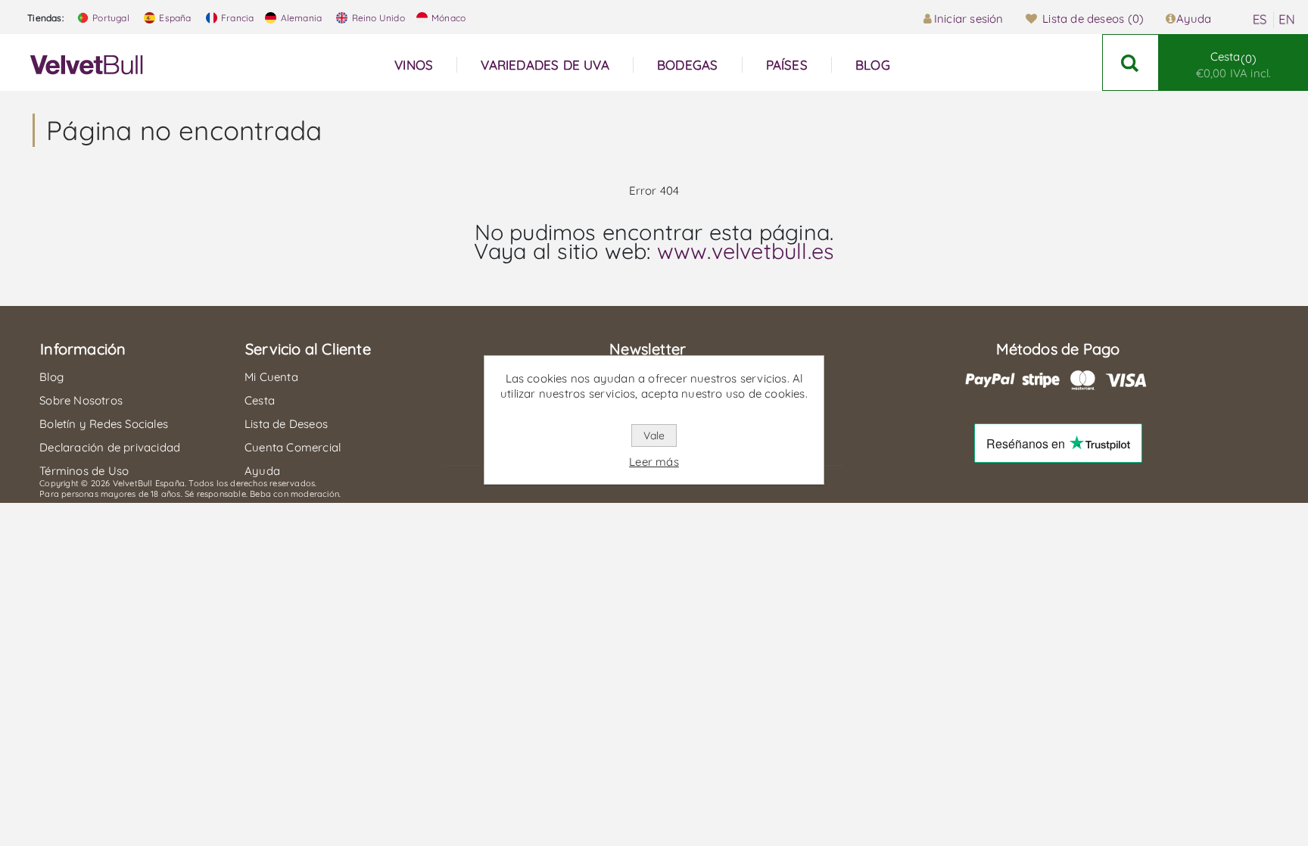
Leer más (654, 461)
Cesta (1234, 64)
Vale (654, 435)
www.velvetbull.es (745, 250)
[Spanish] (1259, 19)
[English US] (1286, 19)
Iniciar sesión (969, 18)
